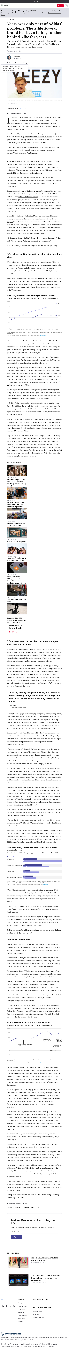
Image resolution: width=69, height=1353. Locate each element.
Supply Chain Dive (38, 1317)
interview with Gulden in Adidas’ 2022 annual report (29, 809)
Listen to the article (18, 113)
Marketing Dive (37, 1311)
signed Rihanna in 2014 (35, 422)
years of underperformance (51, 227)
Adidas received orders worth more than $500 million (43, 205)
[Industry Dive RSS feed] (14, 1306)
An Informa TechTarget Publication (35, 1)
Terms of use (15, 1346)
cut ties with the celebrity (32, 161)
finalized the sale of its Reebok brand (19, 227)
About (20, 1303)
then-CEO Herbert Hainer (52, 392)
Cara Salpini (16, 56)
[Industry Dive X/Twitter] (10, 1306)
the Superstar (48, 284)
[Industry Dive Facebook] (6, 1306)
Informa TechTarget (32, 1337)
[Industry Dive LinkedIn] (3, 1306)
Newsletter (21, 1312)
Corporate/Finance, (28, 1207)
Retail (38, 1207)
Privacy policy (5, 1346)
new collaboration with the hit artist (20, 425)
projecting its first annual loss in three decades (36, 136)
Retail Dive (36, 1314)
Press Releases (22, 1315)
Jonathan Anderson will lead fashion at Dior (44, 1259)
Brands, (18, 1207)
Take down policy (25, 1346)
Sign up (60, 5)
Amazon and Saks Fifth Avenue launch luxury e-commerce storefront (45, 1278)
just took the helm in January (28, 197)
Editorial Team (22, 1306)
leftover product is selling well (32, 202)
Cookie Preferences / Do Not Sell (43, 1346)
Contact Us (21, 1309)
